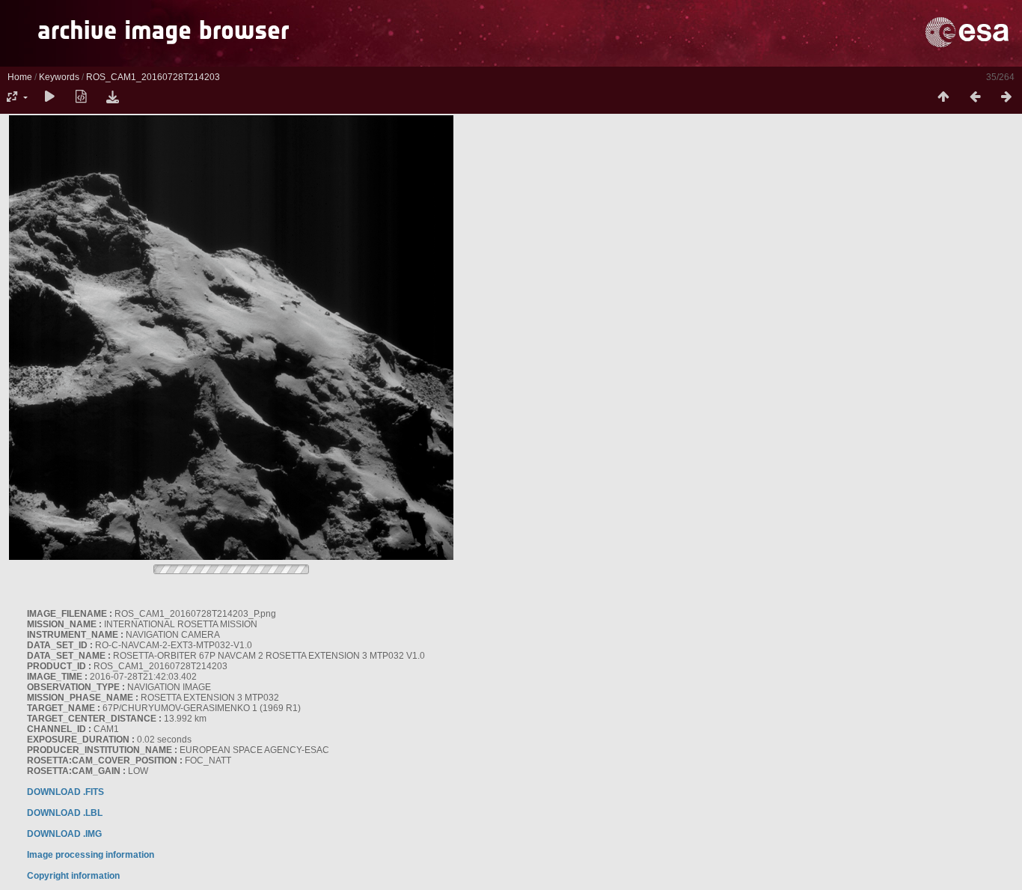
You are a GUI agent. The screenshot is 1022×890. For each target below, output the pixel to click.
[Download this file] (112, 97)
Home (19, 77)
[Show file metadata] (81, 97)
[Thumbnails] (943, 97)
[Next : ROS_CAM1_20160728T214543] (1006, 97)
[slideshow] (49, 97)
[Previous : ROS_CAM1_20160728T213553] (975, 97)
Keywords (59, 77)
